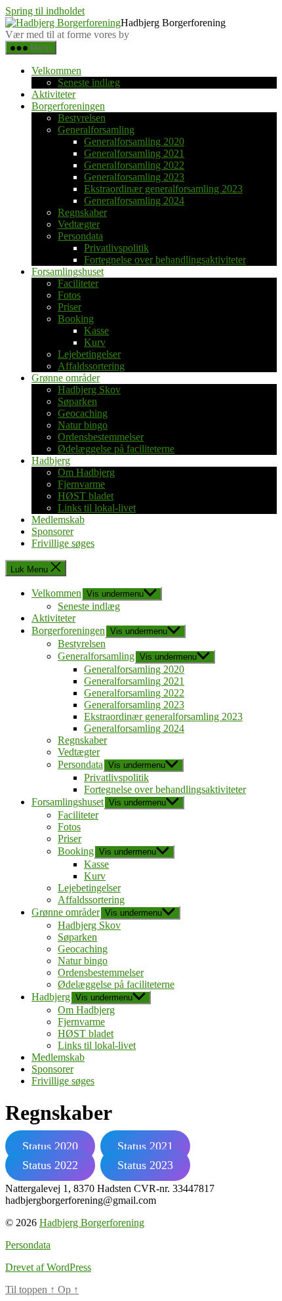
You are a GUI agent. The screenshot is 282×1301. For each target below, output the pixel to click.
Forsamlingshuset (67, 271)
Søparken (77, 401)
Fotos (69, 295)
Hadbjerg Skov (89, 389)
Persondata (80, 236)
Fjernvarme (81, 484)
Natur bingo (83, 425)
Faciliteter (78, 283)
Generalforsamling (96, 129)
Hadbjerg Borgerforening (91, 1222)
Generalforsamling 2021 (134, 153)
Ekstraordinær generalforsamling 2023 (163, 188)
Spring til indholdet (45, 10)
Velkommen (56, 70)
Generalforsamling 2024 (134, 200)
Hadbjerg (50, 460)
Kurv (95, 342)
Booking (76, 318)
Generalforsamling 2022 (134, 165)
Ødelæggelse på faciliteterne (116, 448)
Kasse (96, 330)
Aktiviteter (53, 94)
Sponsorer (52, 531)
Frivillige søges (62, 543)
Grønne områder (65, 377)
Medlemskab (58, 519)
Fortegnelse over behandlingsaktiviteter (165, 259)
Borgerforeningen (68, 106)
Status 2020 (50, 1146)
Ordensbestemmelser (101, 436)
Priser (69, 306)
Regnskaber (82, 212)
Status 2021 (145, 1146)
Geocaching (83, 413)
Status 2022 (50, 1165)
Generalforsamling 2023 (134, 176)
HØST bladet (85, 495)
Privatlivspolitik (116, 247)
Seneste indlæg (89, 82)
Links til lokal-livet (97, 507)
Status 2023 (145, 1165)
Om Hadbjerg (86, 472)
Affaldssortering (91, 366)
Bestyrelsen (82, 117)
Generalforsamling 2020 (134, 141)
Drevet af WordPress (48, 1267)
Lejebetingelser (89, 354)
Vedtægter (79, 224)
